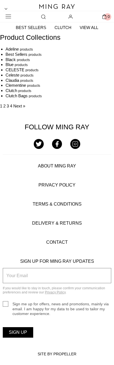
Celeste (12, 75)
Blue (10, 64)
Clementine (16, 85)
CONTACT (57, 242)
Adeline (12, 49)
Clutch (63, 27)
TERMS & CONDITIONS (57, 204)
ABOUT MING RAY (57, 166)
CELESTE (15, 69)
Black (11, 59)
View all (89, 27)
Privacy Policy (55, 292)
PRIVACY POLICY (57, 185)
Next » (19, 106)
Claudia (12, 80)
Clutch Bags (17, 95)
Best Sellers (31, 27)
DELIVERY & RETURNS (57, 223)
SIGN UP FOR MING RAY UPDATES (57, 261)
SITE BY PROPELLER (57, 354)
